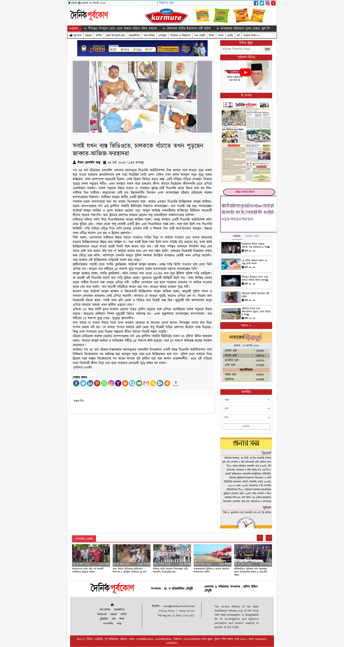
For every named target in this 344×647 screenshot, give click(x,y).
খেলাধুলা (162, 35)
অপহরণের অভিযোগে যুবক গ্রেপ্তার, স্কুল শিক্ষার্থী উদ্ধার (228, 28)
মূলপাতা (77, 35)
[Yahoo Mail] (118, 383)
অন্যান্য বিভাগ (250, 35)
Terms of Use (186, 611)
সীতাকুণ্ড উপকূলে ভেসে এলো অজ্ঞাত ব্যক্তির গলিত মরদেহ (99, 28)
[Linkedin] (90, 383)
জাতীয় (99, 35)
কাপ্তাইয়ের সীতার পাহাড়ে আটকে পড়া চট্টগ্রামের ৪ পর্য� (256, 245)
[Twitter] (83, 383)
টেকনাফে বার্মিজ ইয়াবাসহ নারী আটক (165, 28)
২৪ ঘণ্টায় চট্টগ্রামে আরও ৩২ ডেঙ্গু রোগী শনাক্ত (254, 262)
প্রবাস (220, 35)
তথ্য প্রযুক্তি (199, 35)
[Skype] (132, 383)
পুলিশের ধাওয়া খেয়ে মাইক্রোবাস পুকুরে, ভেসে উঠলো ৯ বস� (256, 312)
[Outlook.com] (160, 383)
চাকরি (230, 35)
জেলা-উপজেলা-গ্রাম (115, 35)
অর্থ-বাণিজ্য (149, 35)
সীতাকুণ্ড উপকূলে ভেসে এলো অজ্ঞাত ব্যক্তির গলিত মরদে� (255, 278)
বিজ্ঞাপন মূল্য (166, 3)
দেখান (246, 426)
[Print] (125, 383)
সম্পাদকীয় (108, 624)
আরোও (245, 325)
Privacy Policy (167, 611)
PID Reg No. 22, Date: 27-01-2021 (176, 615)
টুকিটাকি (104, 619)
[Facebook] (76, 383)
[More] (167, 383)
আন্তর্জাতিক (134, 35)
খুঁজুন (267, 49)
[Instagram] (111, 383)
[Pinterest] (97, 383)
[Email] (139, 383)
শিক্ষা (211, 35)
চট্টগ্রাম (88, 35)
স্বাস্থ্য (119, 624)
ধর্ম (238, 35)
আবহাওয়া (102, 614)
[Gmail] (146, 383)
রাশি (114, 619)
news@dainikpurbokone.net (178, 606)
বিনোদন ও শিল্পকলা (180, 35)
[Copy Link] (153, 383)
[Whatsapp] (104, 383)
